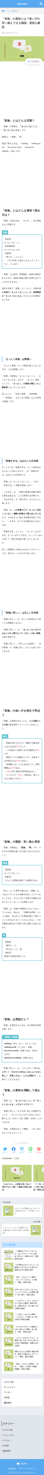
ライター (8, 1392)
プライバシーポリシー (27, 1469)
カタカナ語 (9, 1382)
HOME (23, 1463)
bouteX (22, 3)
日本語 (16, 1158)
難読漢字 (8, 1403)
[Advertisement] (22, 90)
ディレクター (10, 1387)
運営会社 (12, 1469)
